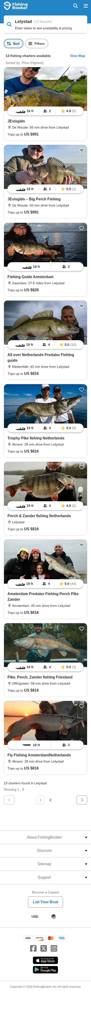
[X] (43, 948)
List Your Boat (45, 902)
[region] (45, 111)
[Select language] (54, 916)
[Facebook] (33, 948)
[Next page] (82, 800)
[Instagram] (54, 948)
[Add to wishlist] (81, 72)
